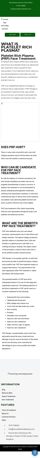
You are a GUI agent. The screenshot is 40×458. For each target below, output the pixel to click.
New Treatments (8, 400)
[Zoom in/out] (0, 453)
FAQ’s (4, 420)
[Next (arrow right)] (1, 457)
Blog (3, 390)
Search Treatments (8, 396)
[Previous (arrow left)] (0, 457)
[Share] (3, 453)
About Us (5, 414)
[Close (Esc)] (4, 453)
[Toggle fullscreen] (1, 453)
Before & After (7, 393)
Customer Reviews (9, 417)
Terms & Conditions (9, 410)
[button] (32, 24)
